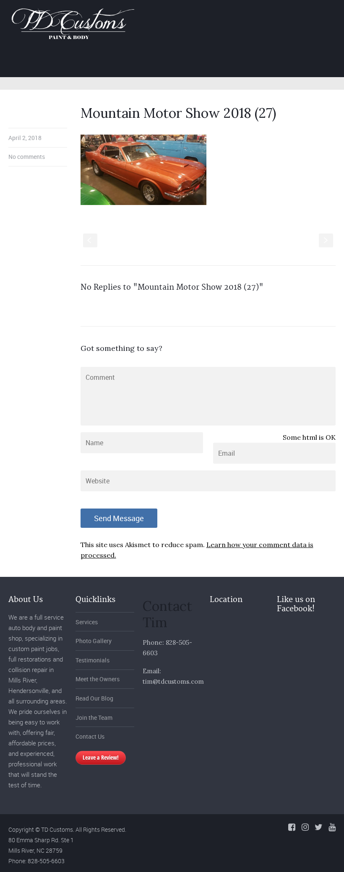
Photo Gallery (220, 62)
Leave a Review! (101, 757)
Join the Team (94, 717)
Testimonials (92, 660)
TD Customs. (57, 829)
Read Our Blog (94, 698)
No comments (26, 157)
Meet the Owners (98, 679)
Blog (302, 62)
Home (128, 62)
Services (168, 62)
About (268, 62)
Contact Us (90, 736)
